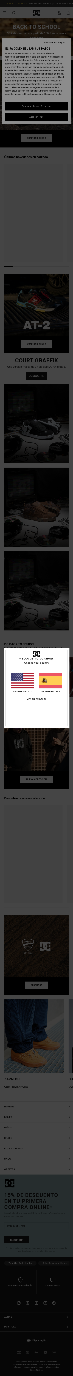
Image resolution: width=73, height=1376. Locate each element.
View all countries (36, 699)
